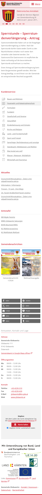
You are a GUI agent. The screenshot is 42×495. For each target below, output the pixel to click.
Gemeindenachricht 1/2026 (10, 279)
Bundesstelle (25, 478)
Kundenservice (8, 91)
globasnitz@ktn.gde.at (19, 394)
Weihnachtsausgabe (31, 278)
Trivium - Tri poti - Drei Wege (12, 189)
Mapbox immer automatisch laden (22, 428)
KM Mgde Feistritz (8, 217)
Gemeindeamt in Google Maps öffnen (16, 353)
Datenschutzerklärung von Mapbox (22, 421)
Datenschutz (6, 490)
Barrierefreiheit (18, 490)
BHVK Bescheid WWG (9, 225)
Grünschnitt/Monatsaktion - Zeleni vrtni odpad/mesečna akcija (16, 180)
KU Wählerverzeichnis (9, 228)
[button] (3, 23)
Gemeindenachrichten (11, 244)
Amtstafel (6, 210)
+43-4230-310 (16, 388)
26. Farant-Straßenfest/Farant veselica (15, 193)
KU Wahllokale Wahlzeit (10, 232)
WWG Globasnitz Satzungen (12, 221)
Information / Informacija (11, 185)
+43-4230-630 (16, 391)
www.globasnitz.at (18, 397)
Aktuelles (5, 172)
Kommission (12, 478)
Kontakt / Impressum (29, 487)
